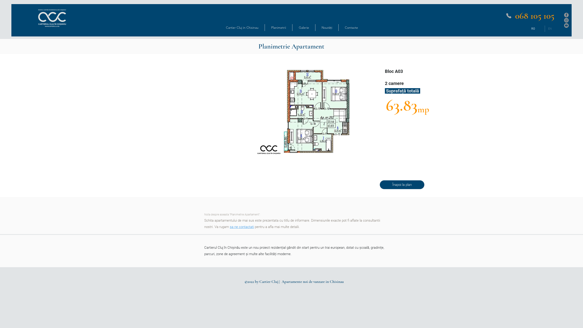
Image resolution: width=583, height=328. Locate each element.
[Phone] (509, 16)
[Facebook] (566, 15)
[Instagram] (566, 20)
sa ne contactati (242, 227)
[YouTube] (566, 25)
